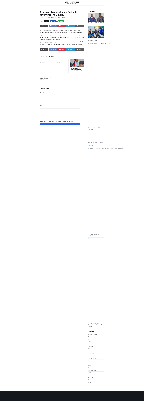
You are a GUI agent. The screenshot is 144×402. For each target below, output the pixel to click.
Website (41, 114)
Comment (42, 92)
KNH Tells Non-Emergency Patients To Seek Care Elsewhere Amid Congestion (95, 144)
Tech (89, 375)
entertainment (91, 353)
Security (90, 7)
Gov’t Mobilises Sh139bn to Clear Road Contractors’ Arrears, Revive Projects (95, 325)
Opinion (89, 363)
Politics (67, 7)
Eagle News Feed (72, 2)
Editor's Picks (91, 348)
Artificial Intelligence (92, 334)
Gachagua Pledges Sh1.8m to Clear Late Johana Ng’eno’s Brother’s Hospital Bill (95, 234)
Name (41, 105)
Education (90, 351)
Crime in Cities (91, 343)
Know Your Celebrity (76, 7)
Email (41, 110)
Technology (90, 377)
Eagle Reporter (62, 17)
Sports (89, 372)
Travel (89, 379)
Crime (57, 7)
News (52, 7)
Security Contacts (92, 370)
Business (84, 7)
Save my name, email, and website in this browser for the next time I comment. (56, 121)
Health (89, 355)
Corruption (90, 339)
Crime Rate (90, 346)
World (61, 7)
